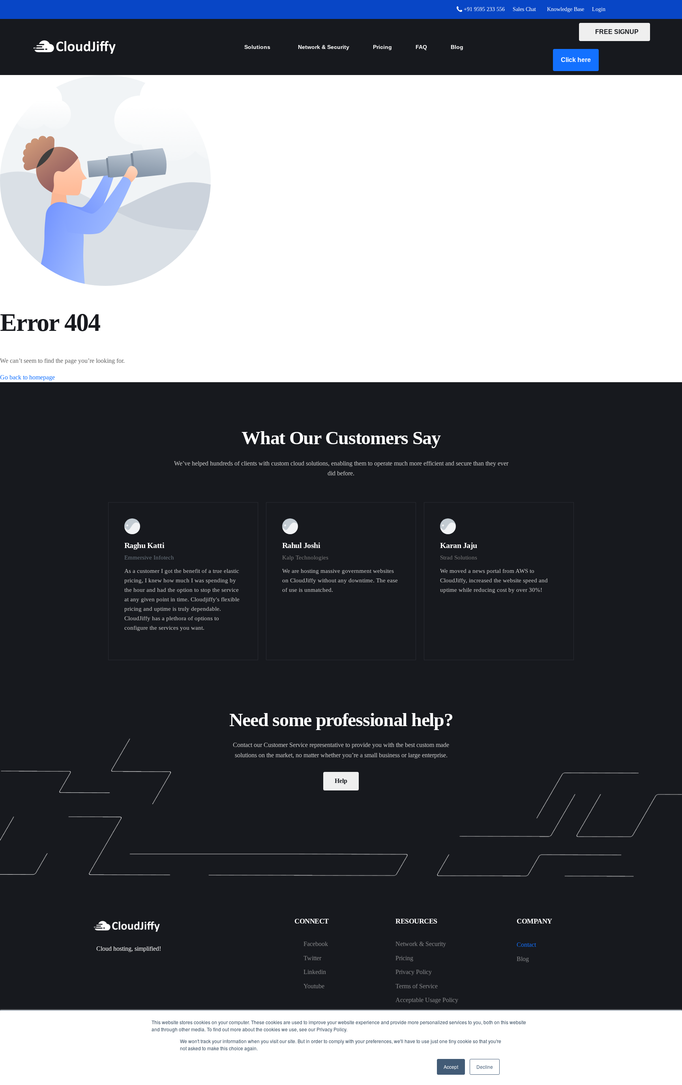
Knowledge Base (564, 9)
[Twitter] (631, 9)
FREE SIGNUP (614, 31)
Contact (526, 944)
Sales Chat (524, 9)
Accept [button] (451, 1066)
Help (341, 780)
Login (598, 9)
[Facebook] (618, 9)
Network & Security (323, 47)
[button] (576, 60)
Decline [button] (484, 1066)
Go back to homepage (27, 377)
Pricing (382, 47)
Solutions (257, 47)
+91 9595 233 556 (483, 9)
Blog (457, 47)
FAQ (421, 47)
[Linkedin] (644, 9)
